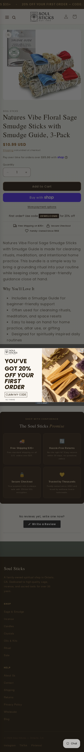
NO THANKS (10, 399)
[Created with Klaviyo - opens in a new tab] (42, 403)
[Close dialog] (81, 350)
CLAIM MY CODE (16, 394)
